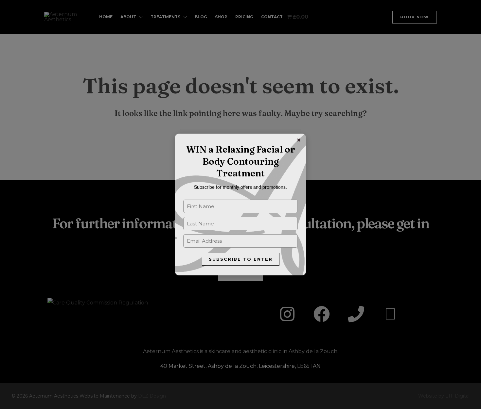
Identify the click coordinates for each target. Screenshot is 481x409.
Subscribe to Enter (241, 259)
